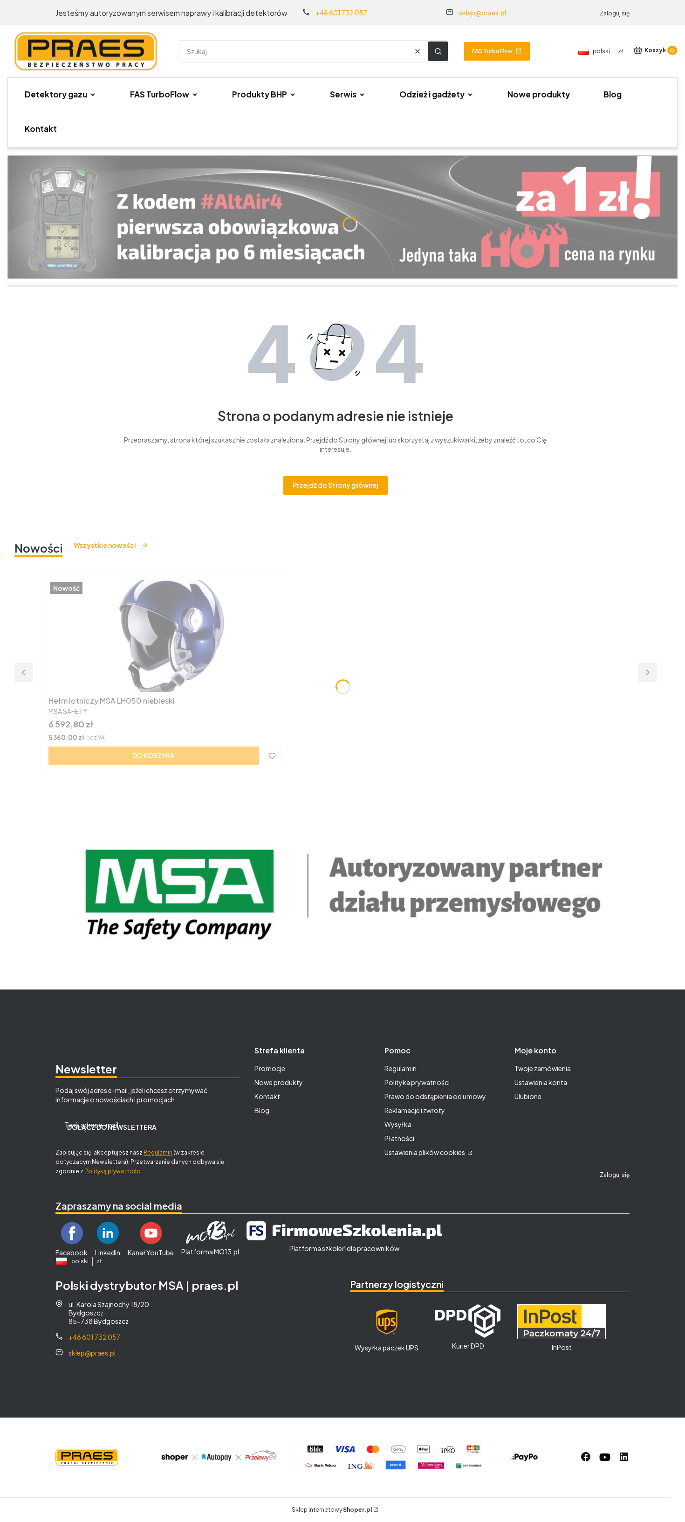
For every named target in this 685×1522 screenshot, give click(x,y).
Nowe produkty (278, 1082)
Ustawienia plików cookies (425, 1152)
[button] (438, 51)
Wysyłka (397, 1124)
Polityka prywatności (417, 1082)
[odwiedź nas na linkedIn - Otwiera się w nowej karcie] (624, 1457)
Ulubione (527, 1096)
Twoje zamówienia (542, 1068)
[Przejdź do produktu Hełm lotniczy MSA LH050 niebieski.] (164, 636)
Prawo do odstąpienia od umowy (435, 1096)
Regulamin (158, 1152)
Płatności (399, 1138)
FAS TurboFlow (492, 51)
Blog (261, 1110)
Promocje (269, 1068)
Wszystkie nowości (105, 545)
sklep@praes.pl (482, 12)
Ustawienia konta (540, 1082)
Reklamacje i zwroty (414, 1110)
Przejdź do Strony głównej (335, 485)
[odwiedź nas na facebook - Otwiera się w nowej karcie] (585, 1457)
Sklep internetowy (332, 1509)
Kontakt (267, 1096)
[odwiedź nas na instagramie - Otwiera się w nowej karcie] (605, 1457)
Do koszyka (153, 755)
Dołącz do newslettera (112, 1127)
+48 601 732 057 (341, 12)
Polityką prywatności (113, 1171)
